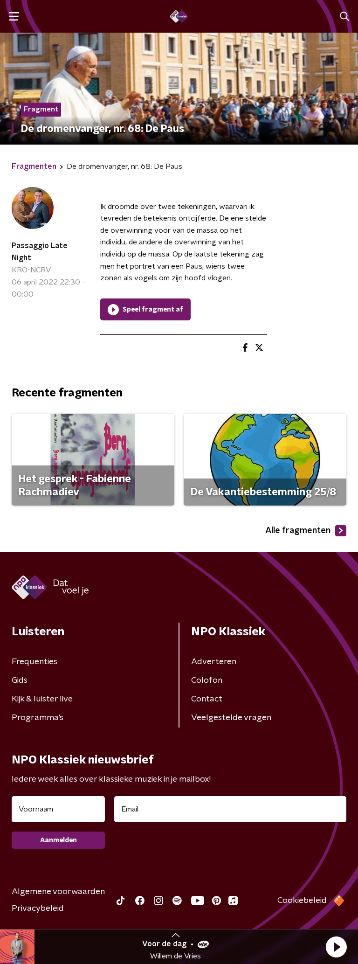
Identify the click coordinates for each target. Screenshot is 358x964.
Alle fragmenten (297, 531)
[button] (336, 947)
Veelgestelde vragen (231, 718)
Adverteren (213, 662)
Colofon (206, 680)
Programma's (37, 718)
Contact (206, 699)
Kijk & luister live (42, 699)
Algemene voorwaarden (58, 892)
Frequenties (34, 662)
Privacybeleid (38, 908)
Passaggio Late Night (40, 252)
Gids (20, 680)
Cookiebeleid (302, 900)
